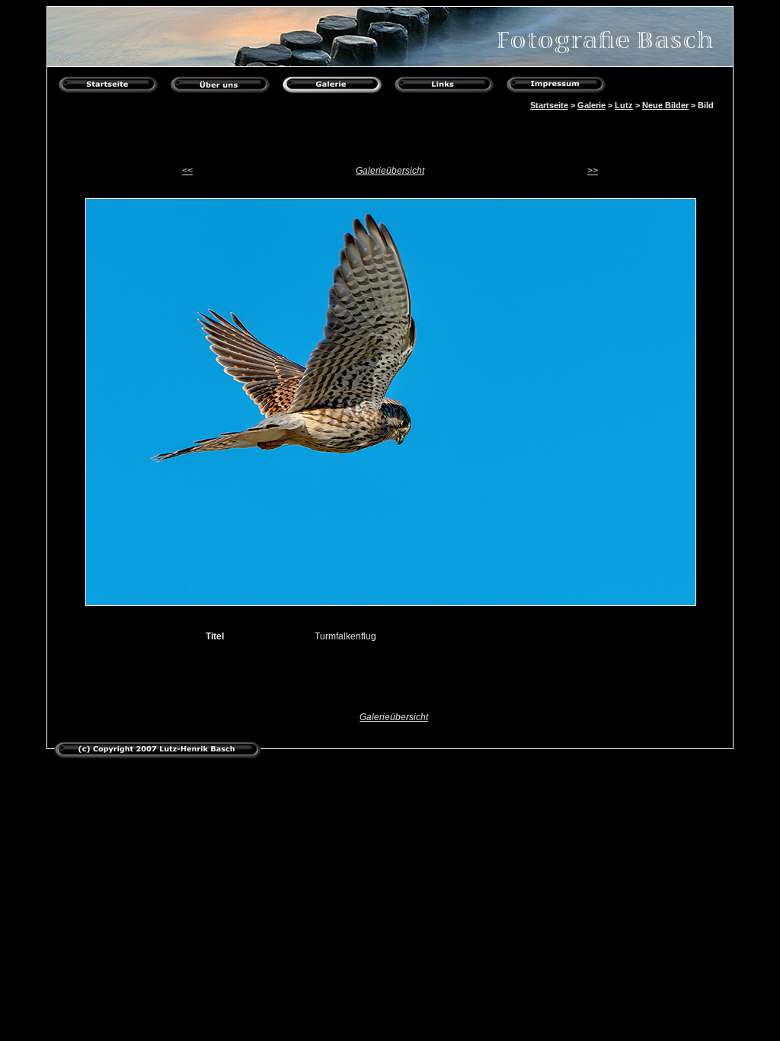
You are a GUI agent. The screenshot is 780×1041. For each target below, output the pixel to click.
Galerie (591, 105)
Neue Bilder (665, 105)
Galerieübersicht (390, 170)
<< (187, 170)
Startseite (549, 105)
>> (592, 170)
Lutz (624, 105)
